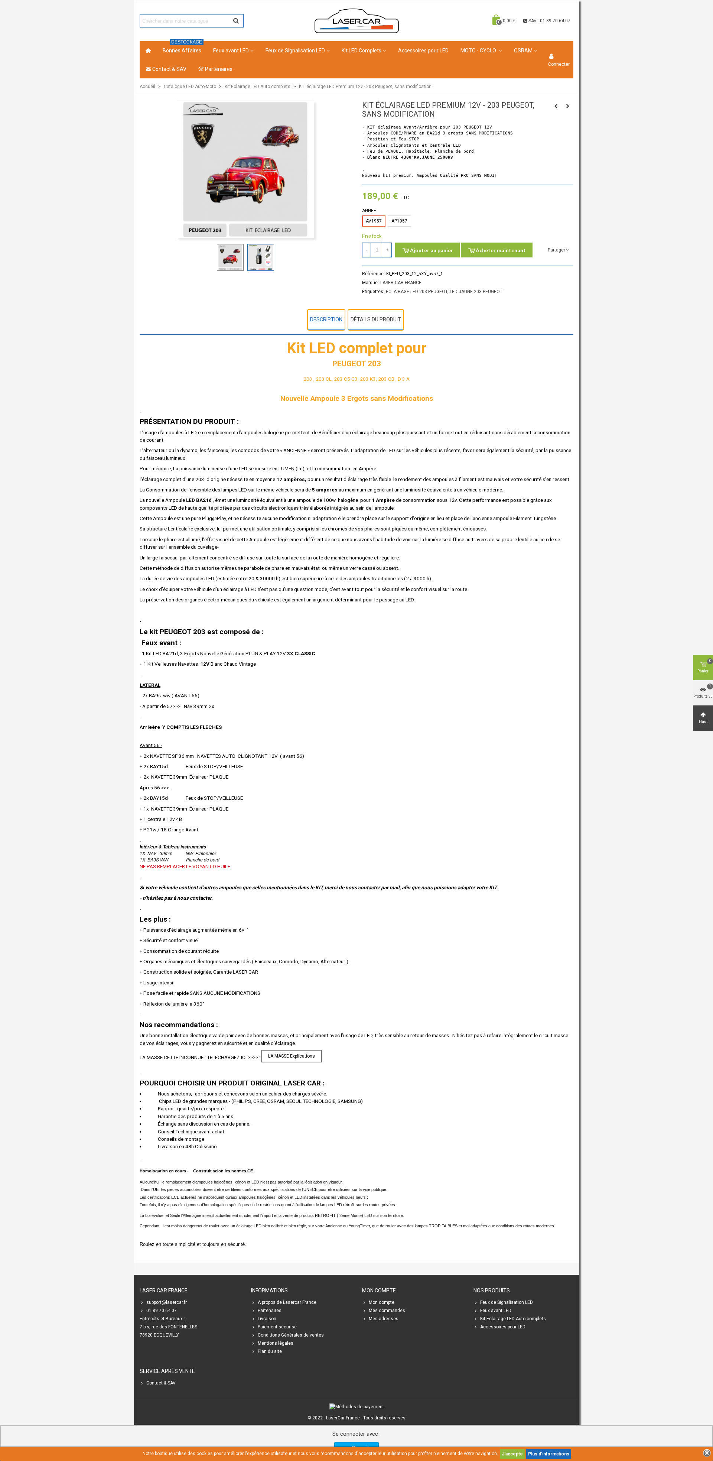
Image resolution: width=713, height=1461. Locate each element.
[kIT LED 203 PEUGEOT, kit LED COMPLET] (245, 234)
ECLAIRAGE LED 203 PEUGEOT (416, 291)
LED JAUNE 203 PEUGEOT (476, 291)
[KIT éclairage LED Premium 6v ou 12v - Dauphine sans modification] (555, 106)
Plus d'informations (548, 1454)
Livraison (267, 1318)
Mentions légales (275, 1343)
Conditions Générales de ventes (291, 1335)
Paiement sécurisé (277, 1326)
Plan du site (270, 1351)
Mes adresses (383, 1318)
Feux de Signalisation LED (295, 50)
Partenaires (218, 69)
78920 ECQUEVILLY (159, 1335)
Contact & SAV (169, 69)
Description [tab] (326, 319)
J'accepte (512, 1454)
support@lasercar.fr (166, 1302)
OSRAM (523, 50)
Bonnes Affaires (182, 47)
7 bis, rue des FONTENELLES (168, 1326)
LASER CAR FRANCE (400, 282)
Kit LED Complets (361, 50)
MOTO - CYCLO (478, 50)
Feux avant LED (231, 50)
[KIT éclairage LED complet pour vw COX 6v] (567, 106)
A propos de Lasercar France (287, 1302)
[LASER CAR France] (357, 21)
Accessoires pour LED (423, 50)
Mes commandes (387, 1310)
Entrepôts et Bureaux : (162, 1318)
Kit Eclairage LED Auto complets (513, 1318)
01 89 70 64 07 (161, 1310)
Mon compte (381, 1302)
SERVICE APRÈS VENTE (167, 1371)
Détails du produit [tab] (376, 319)
